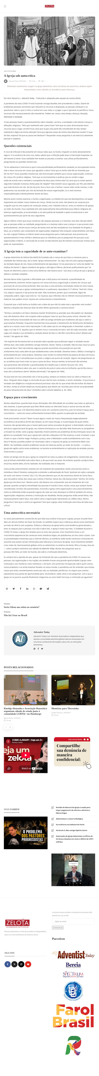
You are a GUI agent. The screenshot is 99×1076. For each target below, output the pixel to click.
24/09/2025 (66, 712)
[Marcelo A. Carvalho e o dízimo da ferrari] (73, 869)
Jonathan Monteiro (57, 712)
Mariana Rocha (8, 718)
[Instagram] (21, 964)
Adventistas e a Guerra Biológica (69, 819)
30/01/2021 (22, 81)
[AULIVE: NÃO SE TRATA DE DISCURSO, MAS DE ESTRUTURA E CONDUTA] (26, 832)
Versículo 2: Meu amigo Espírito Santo (71, 830)
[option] (26, 698)
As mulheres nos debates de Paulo (70, 824)
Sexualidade (26, 701)
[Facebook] (8, 964)
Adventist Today (13, 81)
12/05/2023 (17, 718)
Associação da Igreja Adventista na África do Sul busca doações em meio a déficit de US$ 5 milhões (74, 839)
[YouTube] (28, 964)
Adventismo (10, 71)
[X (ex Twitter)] (14, 964)
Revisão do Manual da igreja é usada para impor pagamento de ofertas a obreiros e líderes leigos (73, 810)
